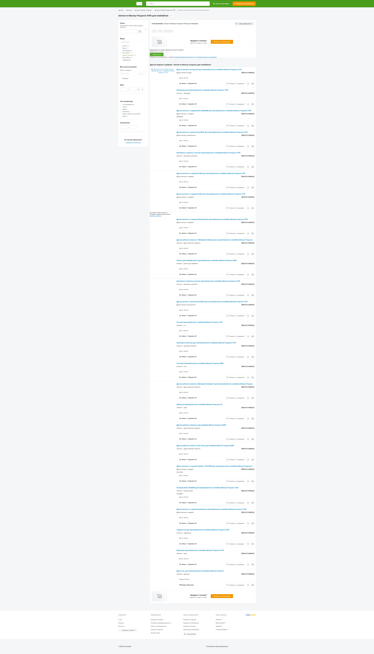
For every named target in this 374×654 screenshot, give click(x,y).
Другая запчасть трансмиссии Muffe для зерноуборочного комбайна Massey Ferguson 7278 (212, 132)
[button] (248, 83)
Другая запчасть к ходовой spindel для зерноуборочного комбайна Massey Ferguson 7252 (211, 509)
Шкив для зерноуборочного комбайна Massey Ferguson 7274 (200, 550)
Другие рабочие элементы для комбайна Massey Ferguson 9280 (201, 425)
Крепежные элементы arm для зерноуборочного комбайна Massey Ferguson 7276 (208, 281)
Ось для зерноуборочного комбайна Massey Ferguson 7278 (200, 322)
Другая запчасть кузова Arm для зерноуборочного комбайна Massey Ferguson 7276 (209, 69)
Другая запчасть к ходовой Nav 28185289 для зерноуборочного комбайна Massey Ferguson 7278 (214, 110)
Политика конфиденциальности (161, 623)
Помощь (121, 623)
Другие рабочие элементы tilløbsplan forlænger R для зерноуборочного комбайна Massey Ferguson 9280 (217, 384)
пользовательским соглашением (206, 57)
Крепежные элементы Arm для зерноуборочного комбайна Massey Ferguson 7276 (208, 153)
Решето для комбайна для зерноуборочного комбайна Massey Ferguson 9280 (207, 260)
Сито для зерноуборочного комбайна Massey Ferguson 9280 (200, 363)
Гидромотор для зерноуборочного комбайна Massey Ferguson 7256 (203, 530)
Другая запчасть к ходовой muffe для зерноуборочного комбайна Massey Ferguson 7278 (211, 173)
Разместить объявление (221, 42)
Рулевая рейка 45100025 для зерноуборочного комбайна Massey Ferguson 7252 (207, 488)
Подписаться (157, 54)
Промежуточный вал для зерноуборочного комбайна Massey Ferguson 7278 (206, 343)
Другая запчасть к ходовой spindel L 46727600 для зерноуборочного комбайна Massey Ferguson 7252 (216, 466)
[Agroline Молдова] (126, 3)
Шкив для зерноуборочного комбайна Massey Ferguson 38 (199, 404)
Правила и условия (157, 619)
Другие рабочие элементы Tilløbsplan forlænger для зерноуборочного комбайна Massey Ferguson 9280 (216, 240)
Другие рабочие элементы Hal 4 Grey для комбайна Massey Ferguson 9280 (205, 445)
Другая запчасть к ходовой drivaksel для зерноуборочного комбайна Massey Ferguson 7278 (212, 219)
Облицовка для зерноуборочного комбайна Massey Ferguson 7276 (202, 90)
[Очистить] (145, 29)
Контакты (121, 626)
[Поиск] (148, 3)
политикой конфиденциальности (183, 57)
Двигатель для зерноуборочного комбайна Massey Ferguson (200, 571)
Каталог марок (155, 633)
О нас (120, 619)
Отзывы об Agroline (157, 629)
